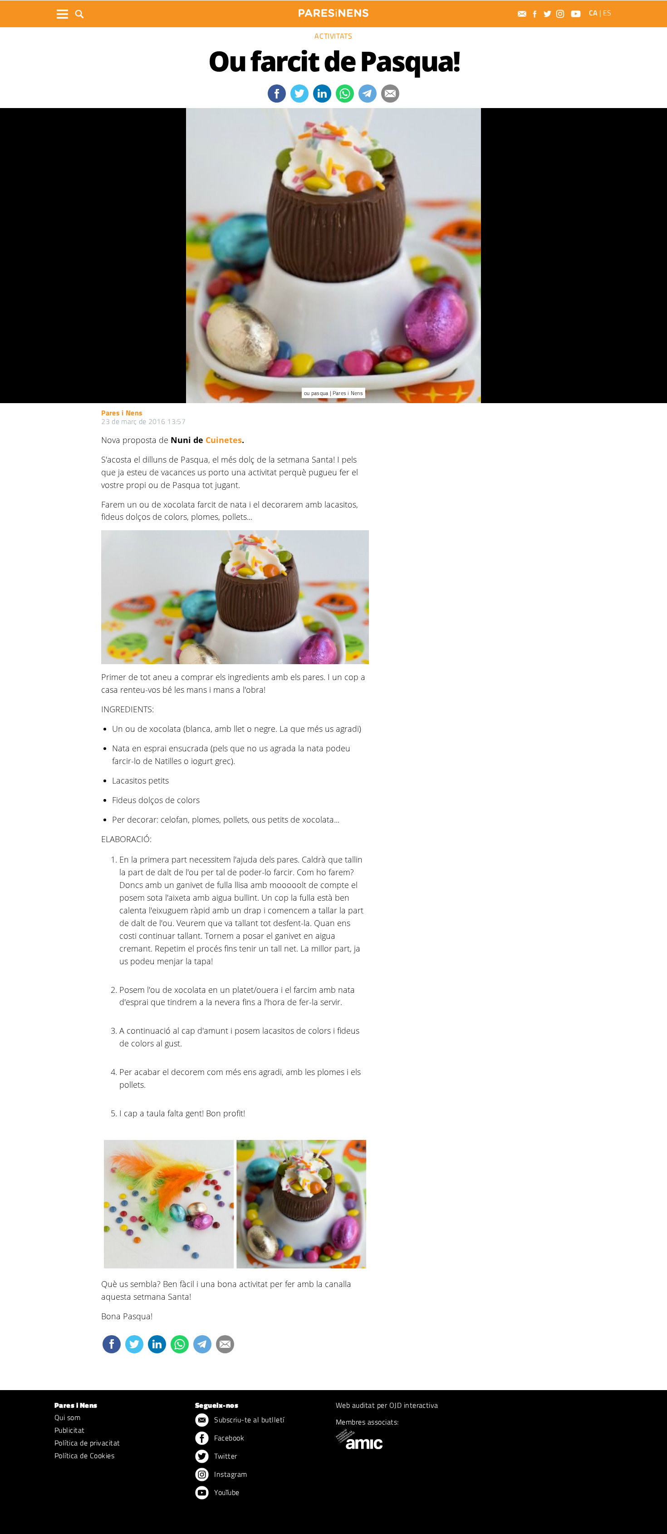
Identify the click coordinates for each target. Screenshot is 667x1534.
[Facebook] (535, 14)
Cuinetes (224, 439)
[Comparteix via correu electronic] (390, 93)
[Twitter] (548, 14)
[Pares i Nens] (333, 13)
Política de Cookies (84, 1455)
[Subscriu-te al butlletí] (523, 14)
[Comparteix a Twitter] (299, 93)
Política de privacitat (87, 1442)
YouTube (226, 1492)
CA (593, 12)
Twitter (224, 1455)
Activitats (333, 35)
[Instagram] (561, 14)
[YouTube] (577, 14)
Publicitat (69, 1430)
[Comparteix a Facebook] (277, 93)
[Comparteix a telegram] (367, 93)
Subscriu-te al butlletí (248, 1419)
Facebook (228, 1437)
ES (607, 12)
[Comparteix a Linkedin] (322, 93)
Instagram (229, 1474)
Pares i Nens (121, 412)
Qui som (67, 1417)
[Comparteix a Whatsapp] (345, 93)
